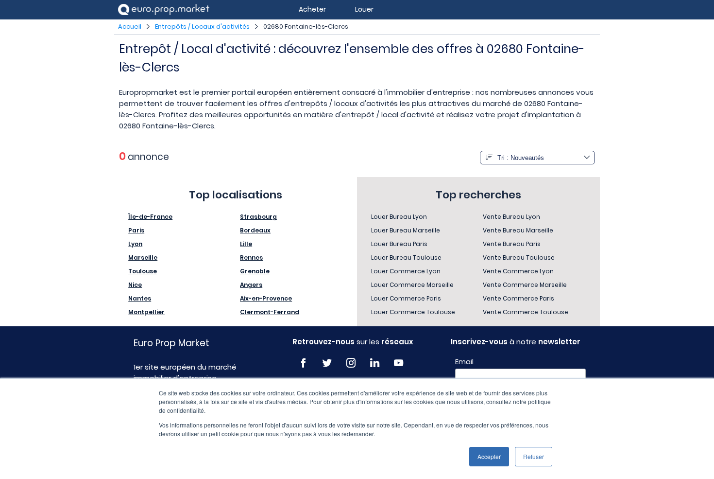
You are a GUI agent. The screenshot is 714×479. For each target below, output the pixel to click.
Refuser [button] (533, 456)
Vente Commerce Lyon (518, 271)
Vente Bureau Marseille (518, 230)
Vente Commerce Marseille (525, 285)
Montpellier (146, 312)
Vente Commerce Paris (518, 298)
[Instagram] (351, 363)
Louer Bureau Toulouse (406, 257)
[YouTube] (398, 363)
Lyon (135, 244)
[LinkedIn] (375, 363)
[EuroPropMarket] (163, 9)
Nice (135, 285)
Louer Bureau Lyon (399, 217)
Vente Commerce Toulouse (525, 312)
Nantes (139, 298)
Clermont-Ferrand (269, 312)
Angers (251, 285)
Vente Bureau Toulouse (519, 257)
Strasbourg (258, 217)
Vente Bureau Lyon (511, 217)
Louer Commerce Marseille (412, 285)
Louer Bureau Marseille (405, 230)
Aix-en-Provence (266, 298)
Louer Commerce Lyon (406, 271)
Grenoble (255, 271)
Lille (246, 244)
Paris (136, 230)
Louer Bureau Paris (399, 244)
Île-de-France (150, 217)
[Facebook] (303, 363)
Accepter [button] (489, 456)
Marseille (142, 257)
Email (464, 362)
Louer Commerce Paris (406, 298)
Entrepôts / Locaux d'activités (202, 26)
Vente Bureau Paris (512, 244)
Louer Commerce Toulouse (413, 312)
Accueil (129, 26)
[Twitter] (327, 363)
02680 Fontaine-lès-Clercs (305, 26)
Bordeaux (255, 230)
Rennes (251, 257)
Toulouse (142, 271)
